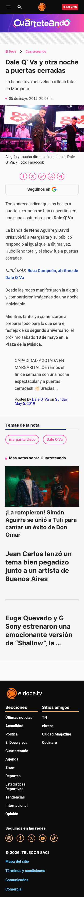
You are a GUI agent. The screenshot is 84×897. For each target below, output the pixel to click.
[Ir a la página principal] (42, 7)
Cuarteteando (36, 51)
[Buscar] (19, 7)
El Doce (10, 51)
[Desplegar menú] (8, 7)
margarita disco (22, 439)
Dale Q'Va (55, 439)
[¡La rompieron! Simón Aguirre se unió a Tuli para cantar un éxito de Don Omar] (42, 486)
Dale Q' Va (40, 399)
